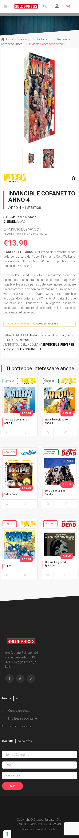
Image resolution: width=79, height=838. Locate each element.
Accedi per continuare (47, 324)
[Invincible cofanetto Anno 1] (19, 410)
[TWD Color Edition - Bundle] (60, 481)
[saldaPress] (26, 6)
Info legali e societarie (22, 718)
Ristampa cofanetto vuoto (47, 335)
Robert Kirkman (26, 217)
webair (53, 829)
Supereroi (22, 340)
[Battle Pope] (19, 481)
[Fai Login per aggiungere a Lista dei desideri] (73, 178)
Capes (7, 565)
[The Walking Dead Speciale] (60, 553)
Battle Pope (10, 494)
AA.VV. (20, 221)
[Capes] (19, 553)
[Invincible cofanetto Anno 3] (60, 410)
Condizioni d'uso (19, 710)
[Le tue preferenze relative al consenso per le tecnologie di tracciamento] (7, 834)
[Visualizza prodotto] (25, 432)
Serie (69, 335)
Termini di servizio (20, 726)
